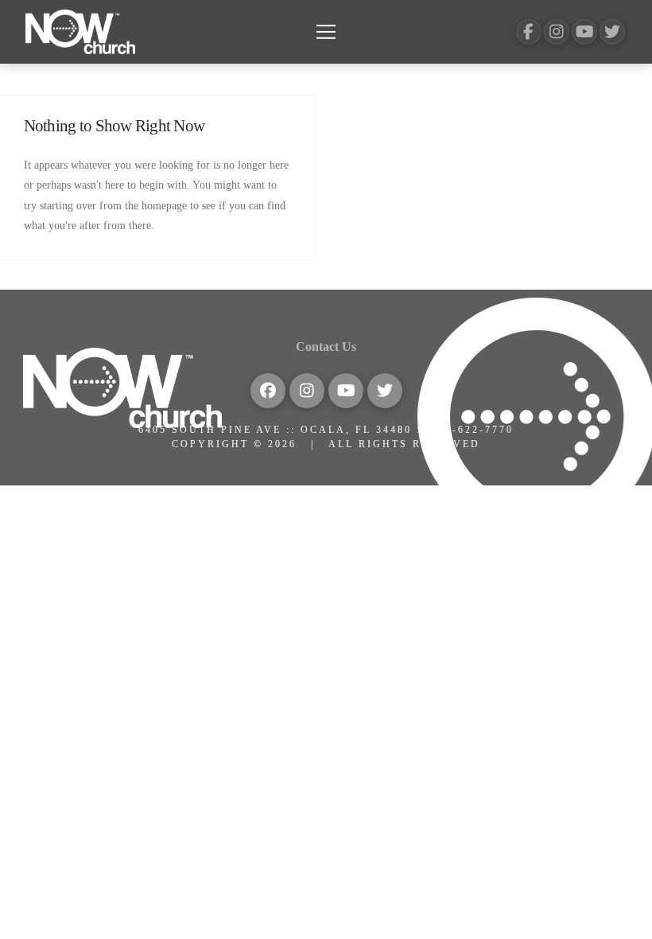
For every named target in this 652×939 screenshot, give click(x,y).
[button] (326, 32)
